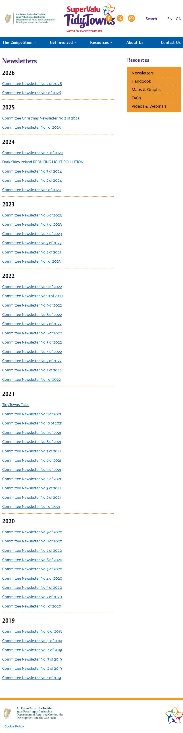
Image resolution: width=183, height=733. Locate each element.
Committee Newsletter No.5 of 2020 (32, 568)
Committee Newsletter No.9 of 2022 (32, 305)
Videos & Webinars (149, 106)
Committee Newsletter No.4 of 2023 (32, 233)
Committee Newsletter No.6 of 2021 (31, 460)
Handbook (141, 81)
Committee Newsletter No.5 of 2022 (32, 342)
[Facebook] (109, 18)
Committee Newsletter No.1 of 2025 (31, 127)
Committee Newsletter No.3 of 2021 (31, 487)
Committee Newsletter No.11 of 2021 (31, 413)
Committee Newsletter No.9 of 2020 (32, 531)
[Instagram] (131, 18)
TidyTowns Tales (15, 404)
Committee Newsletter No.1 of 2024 (31, 189)
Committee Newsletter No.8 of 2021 (31, 441)
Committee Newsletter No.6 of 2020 (32, 559)
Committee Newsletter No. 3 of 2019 (32, 659)
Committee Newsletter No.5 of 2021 (31, 469)
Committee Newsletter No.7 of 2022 (32, 323)
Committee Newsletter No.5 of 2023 (32, 224)
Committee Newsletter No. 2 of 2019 (32, 668)
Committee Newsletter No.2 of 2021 (31, 497)
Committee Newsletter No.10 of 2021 (32, 422)
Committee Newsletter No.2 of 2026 (32, 83)
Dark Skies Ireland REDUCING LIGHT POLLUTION (42, 161)
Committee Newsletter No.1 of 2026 (31, 92)
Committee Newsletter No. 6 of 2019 (32, 631)
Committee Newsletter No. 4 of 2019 (32, 649)
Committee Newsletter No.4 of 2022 (32, 351)
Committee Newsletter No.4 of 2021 (31, 478)
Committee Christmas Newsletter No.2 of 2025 (41, 117)
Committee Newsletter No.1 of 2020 (31, 605)
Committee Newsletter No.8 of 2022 (32, 314)
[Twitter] (120, 18)
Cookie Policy (14, 726)
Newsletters (143, 73)
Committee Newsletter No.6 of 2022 (32, 332)
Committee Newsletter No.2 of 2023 (32, 251)
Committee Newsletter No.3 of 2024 (32, 171)
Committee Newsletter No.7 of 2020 (32, 550)
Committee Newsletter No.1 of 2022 (31, 379)
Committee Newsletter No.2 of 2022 (32, 369)
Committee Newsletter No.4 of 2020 (32, 578)
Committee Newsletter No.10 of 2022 (32, 295)
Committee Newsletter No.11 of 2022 (32, 286)
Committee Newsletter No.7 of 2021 (31, 450)
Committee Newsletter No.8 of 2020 (32, 540)
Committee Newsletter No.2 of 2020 (32, 596)
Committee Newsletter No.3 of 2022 (32, 360)
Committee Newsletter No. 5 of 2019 (32, 640)
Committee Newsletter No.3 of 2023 (32, 242)
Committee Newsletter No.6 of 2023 (32, 214)
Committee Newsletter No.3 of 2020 (32, 587)
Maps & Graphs (146, 89)
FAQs (136, 98)
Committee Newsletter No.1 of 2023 (31, 261)
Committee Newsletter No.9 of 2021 (31, 432)
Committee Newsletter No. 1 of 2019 (31, 677)
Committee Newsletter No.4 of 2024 (32, 152)
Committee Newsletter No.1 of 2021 (31, 506)
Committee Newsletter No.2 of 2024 (32, 180)
